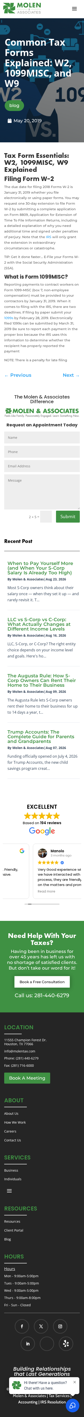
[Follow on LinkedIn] (28, 1343)
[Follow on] (61, 1343)
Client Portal (13, 1230)
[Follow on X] (41, 1326)
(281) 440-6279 (27, 1058)
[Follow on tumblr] (66, 1343)
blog (14, 105)
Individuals (12, 1179)
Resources (12, 1221)
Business (11, 1170)
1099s (8, 318)
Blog (7, 1239)
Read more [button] (18, 891)
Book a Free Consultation (42, 982)
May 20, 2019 (28, 120)
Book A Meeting (27, 1078)
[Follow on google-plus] (47, 1343)
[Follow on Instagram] (60, 1326)
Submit (67, 516)
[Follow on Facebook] (22, 1326)
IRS (48, 237)
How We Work (15, 1122)
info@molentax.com (19, 1051)
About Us (11, 1113)
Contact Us (12, 1140)
